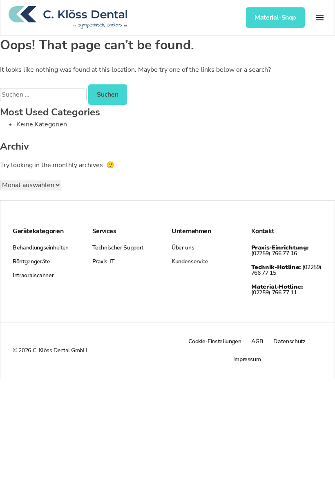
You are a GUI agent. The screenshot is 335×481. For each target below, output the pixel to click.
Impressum (247, 359)
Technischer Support (117, 248)
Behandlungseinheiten (41, 248)
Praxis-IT (103, 261)
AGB (257, 341)
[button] (319, 17)
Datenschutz (289, 341)
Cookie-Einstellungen (214, 341)
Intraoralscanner (33, 275)
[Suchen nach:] (44, 94)
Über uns (183, 248)
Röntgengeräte (31, 261)
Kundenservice (190, 261)
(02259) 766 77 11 (277, 289)
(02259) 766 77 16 (279, 250)
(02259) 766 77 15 (286, 270)
